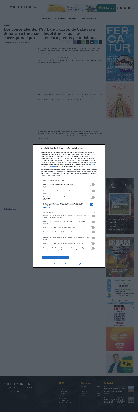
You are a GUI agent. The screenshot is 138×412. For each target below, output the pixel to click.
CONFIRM (55, 257)
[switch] (92, 184)
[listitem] (69, 180)
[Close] (101, 148)
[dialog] (69, 206)
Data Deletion (58, 264)
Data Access (69, 264)
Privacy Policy (80, 264)
